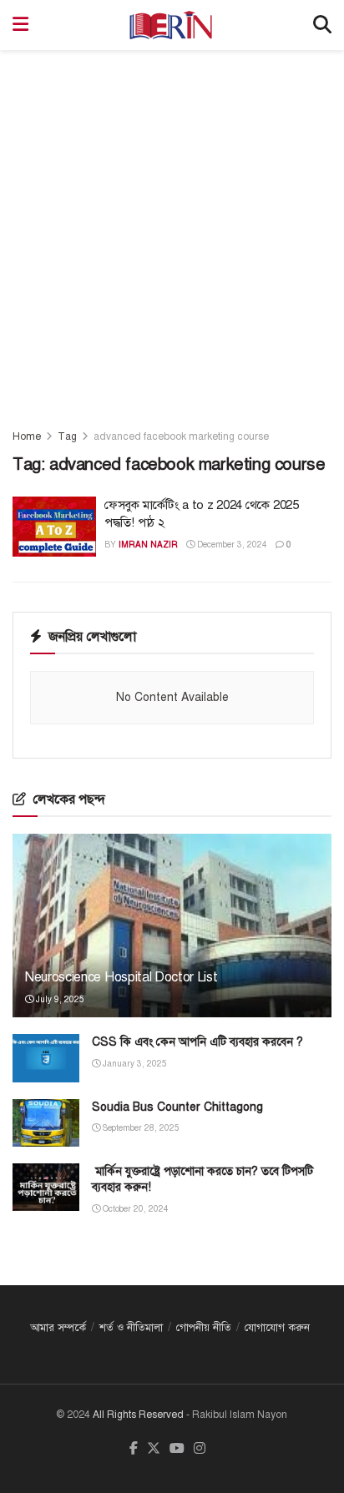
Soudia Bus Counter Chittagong (177, 1107)
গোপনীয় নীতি (203, 1327)
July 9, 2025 (58, 999)
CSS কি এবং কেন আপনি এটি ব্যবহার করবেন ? (197, 1042)
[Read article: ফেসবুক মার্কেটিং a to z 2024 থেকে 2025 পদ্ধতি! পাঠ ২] (54, 527)
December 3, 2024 (231, 544)
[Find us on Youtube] (177, 1449)
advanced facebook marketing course (181, 436)
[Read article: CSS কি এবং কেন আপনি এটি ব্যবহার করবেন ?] (46, 1058)
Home (27, 436)
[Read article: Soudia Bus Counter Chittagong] (46, 1123)
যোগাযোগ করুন (277, 1327)
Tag (67, 436)
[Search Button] (322, 25)
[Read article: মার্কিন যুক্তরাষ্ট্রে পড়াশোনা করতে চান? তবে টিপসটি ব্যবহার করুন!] (46, 1187)
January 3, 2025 (133, 1063)
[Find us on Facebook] (133, 1449)
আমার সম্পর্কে (58, 1327)
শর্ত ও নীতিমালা (131, 1327)
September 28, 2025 (140, 1127)
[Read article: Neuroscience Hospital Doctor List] (172, 948)
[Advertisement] (172, 230)
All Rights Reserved (138, 1414)
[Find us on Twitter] (153, 1449)
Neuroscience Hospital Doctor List (121, 977)
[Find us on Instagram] (199, 1449)
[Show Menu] (20, 25)
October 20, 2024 (134, 1208)
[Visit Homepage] (171, 25)
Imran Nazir (148, 544)
